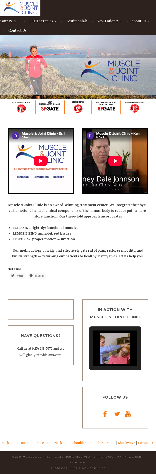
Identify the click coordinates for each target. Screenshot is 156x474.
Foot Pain (27, 442)
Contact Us (17, 30)
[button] (105, 354)
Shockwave (126, 442)
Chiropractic (105, 442)
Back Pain (9, 442)
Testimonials (77, 21)
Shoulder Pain (83, 442)
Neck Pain (61, 442)
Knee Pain (44, 442)
